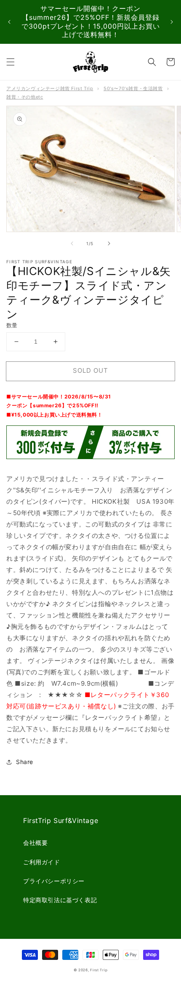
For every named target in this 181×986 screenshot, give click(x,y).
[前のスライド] (9, 22)
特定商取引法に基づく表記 (60, 899)
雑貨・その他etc (24, 97)
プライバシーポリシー (54, 880)
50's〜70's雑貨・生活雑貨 (133, 88)
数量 (12, 325)
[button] (10, 62)
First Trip (98, 970)
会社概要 (35, 842)
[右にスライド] (109, 243)
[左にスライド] (72, 243)
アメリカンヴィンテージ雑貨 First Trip (49, 88)
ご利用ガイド (41, 862)
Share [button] (24, 761)
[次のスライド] (171, 22)
